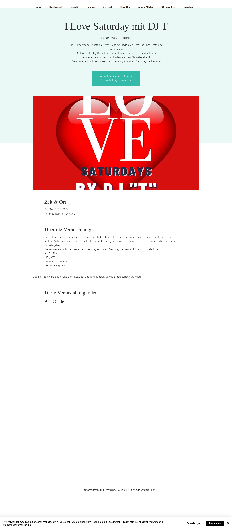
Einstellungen (194, 523)
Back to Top (116, 421)
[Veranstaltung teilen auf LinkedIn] (62, 301)
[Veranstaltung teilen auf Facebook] (46, 301)
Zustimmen (215, 523)
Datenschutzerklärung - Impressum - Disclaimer (105, 489)
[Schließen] (228, 523)
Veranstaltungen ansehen (116, 80)
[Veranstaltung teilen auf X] (54, 301)
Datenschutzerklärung (19, 524)
